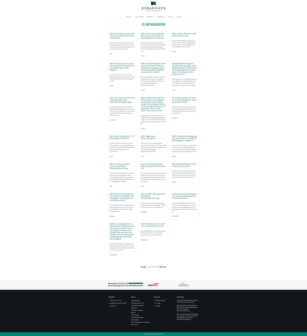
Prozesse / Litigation (137, 310)
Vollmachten (135, 320)
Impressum (134, 324)
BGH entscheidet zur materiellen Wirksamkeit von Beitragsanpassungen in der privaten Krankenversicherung (187, 308)
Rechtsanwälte (139, 17)
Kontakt (179, 17)
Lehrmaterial (135, 315)
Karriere (170, 17)
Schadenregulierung (137, 303)
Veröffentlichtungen (137, 317)
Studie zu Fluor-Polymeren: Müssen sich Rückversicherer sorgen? (187, 301)
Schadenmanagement (137, 305)
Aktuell (133, 312)
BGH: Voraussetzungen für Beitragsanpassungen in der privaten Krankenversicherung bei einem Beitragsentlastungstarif (187, 316)
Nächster (162, 266)
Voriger (143, 266)
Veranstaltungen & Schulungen (140, 322)
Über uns (128, 17)
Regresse (134, 308)
